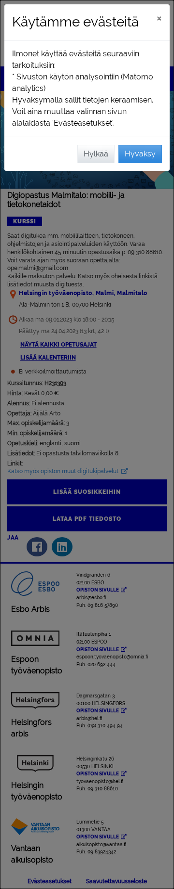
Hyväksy (140, 153)
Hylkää (96, 153)
